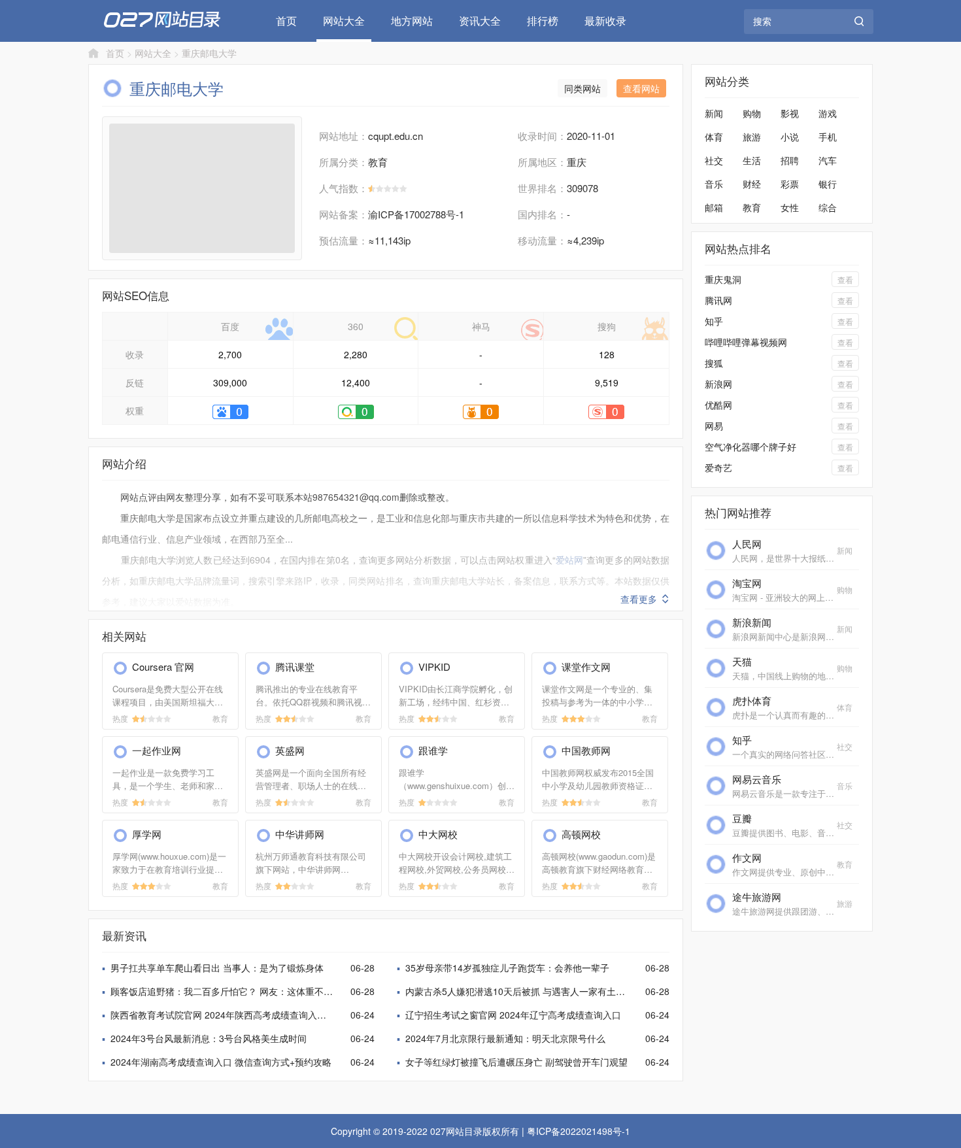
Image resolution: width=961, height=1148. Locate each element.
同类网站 (582, 88)
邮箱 (714, 207)
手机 (827, 136)
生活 (752, 160)
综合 (827, 207)
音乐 (714, 183)
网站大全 (344, 20)
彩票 (790, 183)
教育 (752, 207)
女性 (790, 207)
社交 (714, 160)
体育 (714, 136)
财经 (752, 183)
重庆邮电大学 (209, 52)
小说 (790, 136)
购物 (752, 113)
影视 (790, 113)
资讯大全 (480, 20)
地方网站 (412, 20)
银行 (827, 183)
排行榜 (542, 20)
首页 (286, 20)
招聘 (790, 160)
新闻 (714, 113)
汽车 (827, 160)
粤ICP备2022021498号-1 (578, 1131)
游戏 (827, 113)
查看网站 (641, 88)
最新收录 (605, 20)
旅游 (752, 136)
